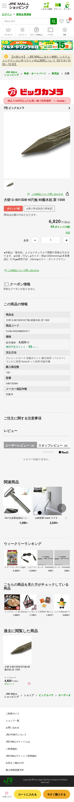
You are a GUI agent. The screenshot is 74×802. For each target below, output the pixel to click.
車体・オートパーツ (35, 73)
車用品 (56, 73)
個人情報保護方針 (15, 770)
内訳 (68, 232)
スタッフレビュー (53, 445)
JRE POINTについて (16, 734)
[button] (61, 508)
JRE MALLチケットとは (18, 741)
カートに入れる (27, 794)
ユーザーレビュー (20, 445)
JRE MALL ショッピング (11, 73)
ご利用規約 (11, 749)
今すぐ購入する (56, 794)
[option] (37, 145)
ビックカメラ (16, 107)
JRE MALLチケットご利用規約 (21, 756)
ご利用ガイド (12, 713)
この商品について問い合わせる (47, 194)
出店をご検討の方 (15, 763)
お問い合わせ (12, 727)
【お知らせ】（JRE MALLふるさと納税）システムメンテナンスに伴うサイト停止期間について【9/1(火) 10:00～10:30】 (36, 60)
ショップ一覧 (12, 720)
